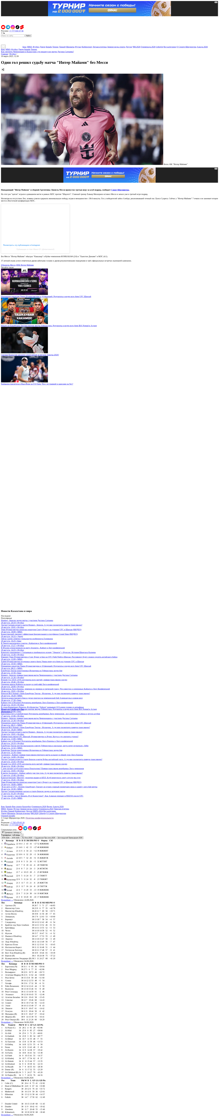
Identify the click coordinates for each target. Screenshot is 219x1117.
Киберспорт (87, 47)
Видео (49, 806)
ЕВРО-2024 (38, 811)
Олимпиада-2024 (46, 809)
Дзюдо (42, 47)
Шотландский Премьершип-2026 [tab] (70, 838)
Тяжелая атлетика (61, 809)
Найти (28, 36)
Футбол (36, 47)
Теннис (55, 47)
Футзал (78, 47)
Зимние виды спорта (116, 47)
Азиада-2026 (202, 47)
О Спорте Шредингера (186, 47)
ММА (29, 47)
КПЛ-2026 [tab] (5, 838)
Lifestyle (159, 47)
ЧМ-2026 (136, 47)
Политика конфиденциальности (40, 818)
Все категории (169, 47)
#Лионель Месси (8, 265)
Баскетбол (26, 806)
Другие (129, 47)
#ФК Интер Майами (25, 265)
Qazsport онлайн (8, 816)
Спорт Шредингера (120, 190)
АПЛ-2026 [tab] (15, 838)
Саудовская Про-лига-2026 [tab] (45, 838)
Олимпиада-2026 (148, 47)
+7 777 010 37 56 (16, 31)
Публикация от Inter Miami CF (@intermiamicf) (35, 249)
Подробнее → (7, 900)
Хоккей (62, 47)
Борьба (49, 47)
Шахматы (70, 47)
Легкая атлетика (100, 47)
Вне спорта (17, 806)
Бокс (25, 47)
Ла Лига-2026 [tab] (27, 838)
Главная (4, 54)
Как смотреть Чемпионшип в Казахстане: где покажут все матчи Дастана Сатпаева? (37, 52)
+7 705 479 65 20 (17, 822)
